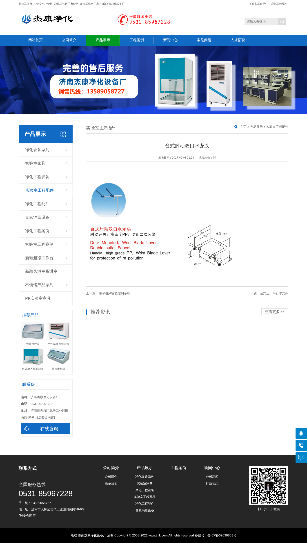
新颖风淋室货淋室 (41, 271)
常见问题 (204, 40)
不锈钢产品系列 (39, 285)
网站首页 (35, 40)
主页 (243, 127)
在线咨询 (49, 428)
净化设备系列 (37, 150)
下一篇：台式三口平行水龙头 (267, 293)
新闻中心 (170, 40)
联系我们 (111, 483)
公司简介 (69, 40)
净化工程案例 (37, 231)
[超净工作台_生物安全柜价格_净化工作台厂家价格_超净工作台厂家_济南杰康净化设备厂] (95, 20)
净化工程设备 (37, 177)
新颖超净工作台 (39, 258)
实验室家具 (35, 163)
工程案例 (136, 40)
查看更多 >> (275, 312)
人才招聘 (238, 40)
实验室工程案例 (39, 244)
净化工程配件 (279, 3)
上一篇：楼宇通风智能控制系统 (108, 293)
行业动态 (212, 483)
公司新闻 (212, 476)
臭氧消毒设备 (37, 217)
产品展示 (103, 40)
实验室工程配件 (258, 3)
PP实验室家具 (38, 298)
